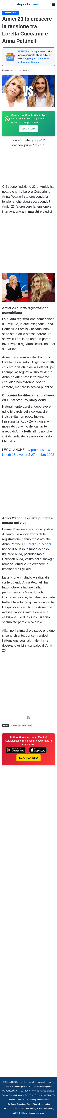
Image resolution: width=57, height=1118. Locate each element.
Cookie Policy (48, 1109)
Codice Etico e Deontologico (38, 1104)
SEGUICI (22, 51)
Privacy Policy (36, 1109)
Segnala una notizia (36, 1113)
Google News (38, 51)
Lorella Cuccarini (39, 544)
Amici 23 (14, 725)
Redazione (21, 1104)
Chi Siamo (11, 1104)
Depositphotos (46, 1086)
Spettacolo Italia (10, 13)
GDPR (15, 1113)
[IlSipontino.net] (28, 4)
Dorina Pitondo (9, 70)
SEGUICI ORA (28, 129)
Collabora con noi (10, 1109)
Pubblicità (23, 1113)
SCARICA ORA (28, 757)
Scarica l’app (23, 1109)
